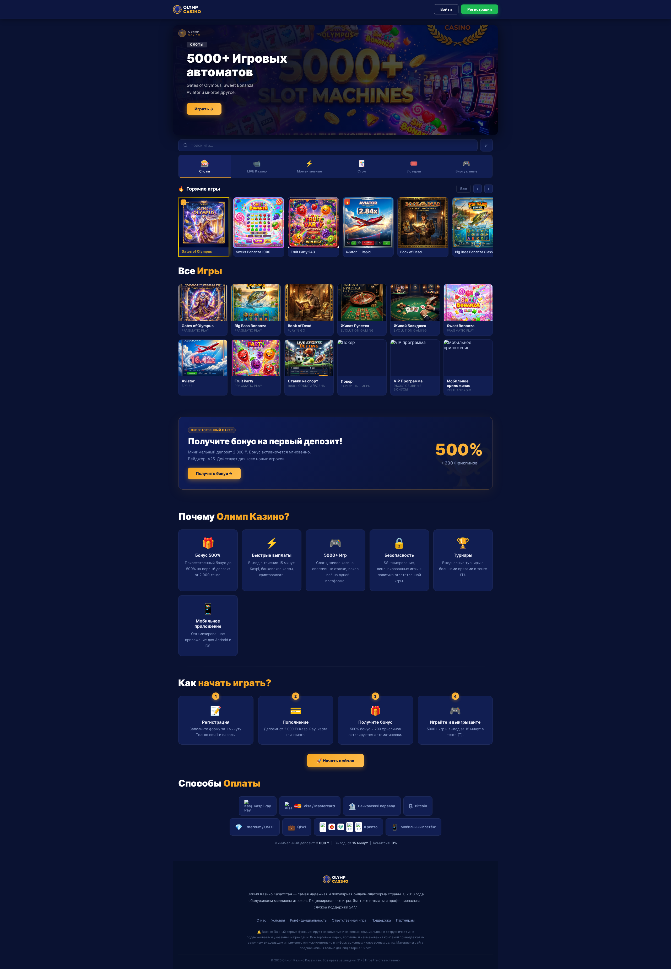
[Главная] (187, 9)
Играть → (204, 108)
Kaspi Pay (262, 806)
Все (463, 189)
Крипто (370, 827)
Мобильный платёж (413, 827)
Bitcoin (418, 806)
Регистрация (479, 9)
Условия (278, 920)
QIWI (297, 827)
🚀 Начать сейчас (335, 760)
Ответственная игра (349, 920)
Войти (446, 9)
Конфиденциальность (308, 920)
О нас (261, 920)
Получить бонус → (214, 473)
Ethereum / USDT (254, 827)
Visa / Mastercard (319, 806)
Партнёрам (405, 920)
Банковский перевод (372, 806)
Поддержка (381, 920)
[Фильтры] (486, 145)
